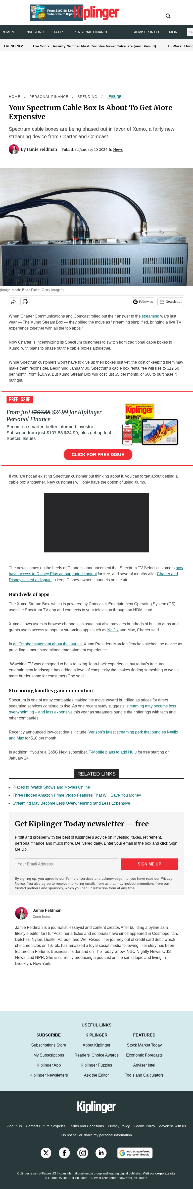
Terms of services (80, 878)
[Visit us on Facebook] (64, 1157)
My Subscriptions (48, 1060)
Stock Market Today (144, 1050)
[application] (96, 522)
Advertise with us (172, 1131)
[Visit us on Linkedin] (101, 1157)
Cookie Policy (144, 1131)
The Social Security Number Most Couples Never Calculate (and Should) (94, 46)
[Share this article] (13, 302)
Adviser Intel (147, 32)
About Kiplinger (96, 1050)
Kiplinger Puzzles (96, 1070)
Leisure (114, 97)
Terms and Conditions (86, 1131)
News (118, 149)
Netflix (113, 630)
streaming (150, 316)
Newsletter (174, 302)
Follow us (146, 302)
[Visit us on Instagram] (82, 1157)
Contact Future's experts (45, 1131)
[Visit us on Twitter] (46, 1157)
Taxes (58, 32)
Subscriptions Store (48, 1050)
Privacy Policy (119, 1131)
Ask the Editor (96, 1080)
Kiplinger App (49, 1070)
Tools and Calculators (144, 1080)
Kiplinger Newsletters (49, 1080)
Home (14, 97)
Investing (34, 32)
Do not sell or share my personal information (96, 1140)
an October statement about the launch (47, 644)
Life (121, 32)
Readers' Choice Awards (96, 1060)
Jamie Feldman (42, 149)
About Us (14, 1131)
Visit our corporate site (159, 1178)
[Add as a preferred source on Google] (132, 1157)
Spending (87, 97)
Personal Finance (90, 32)
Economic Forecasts (144, 1060)
